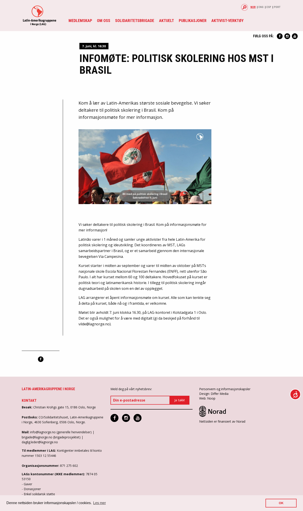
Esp (268, 7)
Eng (261, 7)
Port (277, 7)
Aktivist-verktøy (227, 20)
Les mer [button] (99, 503)
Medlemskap (80, 20)
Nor (253, 7)
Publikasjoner (193, 20)
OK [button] (281, 503)
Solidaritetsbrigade (134, 20)
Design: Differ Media (213, 394)
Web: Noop (207, 398)
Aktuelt (166, 20)
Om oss (103, 20)
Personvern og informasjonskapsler (224, 389)
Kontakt (29, 400)
